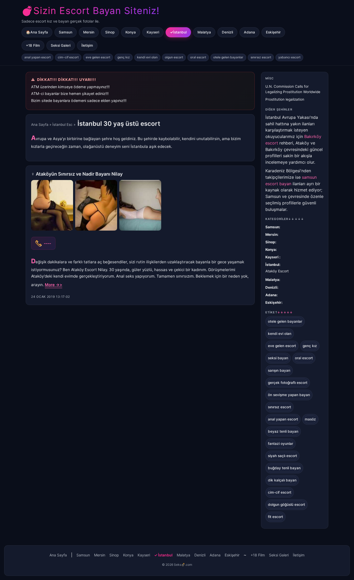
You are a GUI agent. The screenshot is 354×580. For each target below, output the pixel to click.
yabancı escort (289, 57)
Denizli (227, 32)
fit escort (275, 517)
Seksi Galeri (60, 45)
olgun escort (174, 57)
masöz (310, 419)
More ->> (53, 284)
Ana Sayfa (39, 124)
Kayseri (153, 32)
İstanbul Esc (62, 124)
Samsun (65, 32)
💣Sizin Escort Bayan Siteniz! (90, 10)
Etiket (279, 312)
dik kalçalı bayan (282, 480)
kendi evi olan (147, 57)
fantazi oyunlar (280, 443)
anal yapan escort (37, 57)
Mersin (88, 32)
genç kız (123, 57)
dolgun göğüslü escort (286, 504)
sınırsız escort (261, 57)
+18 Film (33, 45)
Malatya (204, 32)
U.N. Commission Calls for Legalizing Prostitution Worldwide (292, 89)
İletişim (87, 45)
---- (47, 243)
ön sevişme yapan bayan (289, 395)
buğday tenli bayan (284, 468)
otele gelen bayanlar (228, 57)
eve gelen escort (98, 57)
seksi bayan (278, 358)
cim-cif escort (68, 57)
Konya (130, 32)
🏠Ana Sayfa (37, 32)
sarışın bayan (279, 370)
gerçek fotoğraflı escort (287, 383)
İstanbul (180, 32)
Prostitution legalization (284, 99)
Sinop (110, 32)
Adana (249, 32)
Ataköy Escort (277, 271)
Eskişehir (273, 32)
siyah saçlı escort (282, 456)
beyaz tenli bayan (283, 431)
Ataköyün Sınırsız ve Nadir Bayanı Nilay (79, 174)
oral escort (198, 57)
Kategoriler (284, 219)
